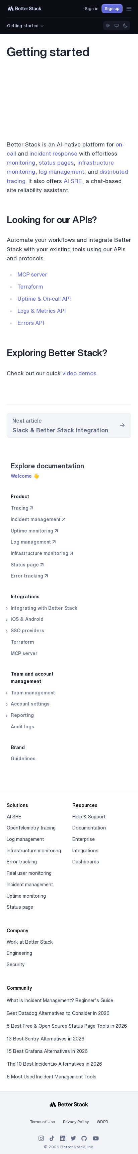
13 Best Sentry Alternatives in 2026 (45, 1038)
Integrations (25, 596)
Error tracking (22, 861)
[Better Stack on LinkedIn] (62, 1138)
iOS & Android (26, 619)
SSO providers (26, 630)
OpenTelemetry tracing (31, 827)
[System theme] (117, 26)
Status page (20, 907)
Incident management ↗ (38, 519)
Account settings (29, 703)
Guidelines (23, 758)
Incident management (30, 884)
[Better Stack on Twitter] (73, 1138)
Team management (32, 692)
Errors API (30, 323)
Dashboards (85, 861)
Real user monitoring (29, 873)
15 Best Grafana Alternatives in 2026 (47, 1051)
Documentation (89, 827)
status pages (56, 162)
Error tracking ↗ (29, 575)
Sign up (112, 8)
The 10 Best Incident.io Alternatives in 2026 (54, 1064)
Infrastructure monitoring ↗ (42, 553)
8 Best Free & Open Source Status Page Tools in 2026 (67, 1026)
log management (61, 171)
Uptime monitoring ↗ (34, 530)
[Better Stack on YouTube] (95, 1138)
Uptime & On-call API (44, 298)
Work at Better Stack (30, 942)
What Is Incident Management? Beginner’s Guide (60, 1000)
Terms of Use (42, 1121)
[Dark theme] (125, 26)
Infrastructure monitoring (34, 850)
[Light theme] (108, 26)
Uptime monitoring (26, 896)
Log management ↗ (33, 542)
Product (20, 496)
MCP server (24, 653)
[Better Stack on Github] (84, 1138)
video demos (79, 373)
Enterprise (83, 839)
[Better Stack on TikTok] (52, 1138)
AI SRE (73, 181)
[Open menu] (129, 8)
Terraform (22, 642)
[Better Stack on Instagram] (41, 1138)
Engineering (19, 953)
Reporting (21, 715)
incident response (53, 153)
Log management (25, 839)
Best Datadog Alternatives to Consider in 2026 (58, 1013)
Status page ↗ (27, 564)
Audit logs (22, 726)
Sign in (91, 8)
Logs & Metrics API (41, 310)
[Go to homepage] (25, 8)
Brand (18, 747)
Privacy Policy (76, 1121)
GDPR (102, 1121)
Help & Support (89, 816)
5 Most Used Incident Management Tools (51, 1076)
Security (16, 964)
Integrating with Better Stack (43, 608)
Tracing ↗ (22, 508)
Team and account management (32, 678)
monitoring (21, 162)
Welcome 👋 (25, 476)
